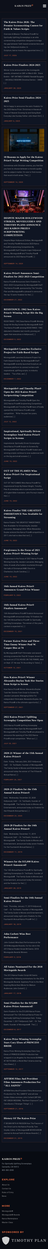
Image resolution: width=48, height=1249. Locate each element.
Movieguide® (7, 1211)
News (4, 1196)
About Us (6, 1185)
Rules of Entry (8, 1192)
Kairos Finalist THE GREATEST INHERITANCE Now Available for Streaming (23, 514)
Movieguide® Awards (11, 1215)
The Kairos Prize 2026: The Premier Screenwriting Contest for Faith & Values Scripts (23, 25)
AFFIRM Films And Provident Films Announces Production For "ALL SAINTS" (22, 1082)
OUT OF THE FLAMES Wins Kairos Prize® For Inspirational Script (22, 474)
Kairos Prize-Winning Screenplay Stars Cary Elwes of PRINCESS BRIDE (23, 1042)
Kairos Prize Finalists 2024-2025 (22, 65)
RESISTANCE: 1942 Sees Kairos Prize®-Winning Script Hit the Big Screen (23, 313)
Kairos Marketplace (10, 1219)
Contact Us (6, 1189)
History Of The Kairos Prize (20, 1118)
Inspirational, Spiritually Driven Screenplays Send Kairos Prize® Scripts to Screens (22, 434)
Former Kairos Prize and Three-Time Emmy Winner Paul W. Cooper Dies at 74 (22, 644)
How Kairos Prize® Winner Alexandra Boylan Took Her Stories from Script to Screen (24, 680)
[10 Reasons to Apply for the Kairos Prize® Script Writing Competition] (24, 140)
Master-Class (7, 1222)
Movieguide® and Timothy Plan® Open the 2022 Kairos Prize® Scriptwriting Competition (22, 392)
